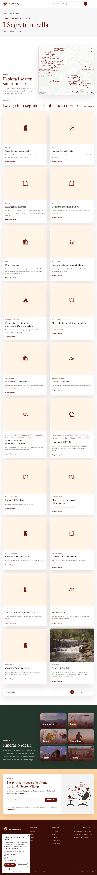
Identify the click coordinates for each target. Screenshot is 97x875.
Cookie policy (56, 840)
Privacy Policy (11, 809)
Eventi (32, 834)
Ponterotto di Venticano (16, 381)
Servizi (54, 834)
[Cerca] (85, 4)
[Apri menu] (92, 4)
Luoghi (32, 837)
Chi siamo (55, 831)
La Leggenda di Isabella (16, 206)
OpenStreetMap (80, 92)
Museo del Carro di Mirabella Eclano (69, 322)
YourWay (90, 872)
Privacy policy (56, 843)
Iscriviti (51, 800)
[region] (66, 70)
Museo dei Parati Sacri (15, 500)
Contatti (54, 837)
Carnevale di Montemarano (64, 556)
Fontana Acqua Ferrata (62, 150)
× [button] (28, 836)
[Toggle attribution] (92, 93)
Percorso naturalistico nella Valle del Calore (15, 442)
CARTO (73, 92)
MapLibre (67, 92)
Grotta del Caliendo (61, 381)
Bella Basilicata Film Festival (65, 206)
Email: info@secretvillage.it (82, 831)
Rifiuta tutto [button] (22, 865)
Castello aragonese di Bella (18, 150)
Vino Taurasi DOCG (61, 441)
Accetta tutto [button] (10, 865)
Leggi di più (17, 848)
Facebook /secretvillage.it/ (82, 837)
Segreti (32, 831)
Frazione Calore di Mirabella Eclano (69, 264)
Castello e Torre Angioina (17, 668)
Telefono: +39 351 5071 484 (83, 834)
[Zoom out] (91, 51)
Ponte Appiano (12, 264)
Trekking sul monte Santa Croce (20, 612)
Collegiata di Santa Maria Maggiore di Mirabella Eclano (19, 324)
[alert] (16, 853)
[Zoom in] (91, 48)
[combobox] (68, 4)
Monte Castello (59, 612)
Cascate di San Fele (61, 668)
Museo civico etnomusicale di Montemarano (64, 501)
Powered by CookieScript (16, 871)
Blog (31, 840)
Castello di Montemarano (17, 556)
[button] (16, 869)
